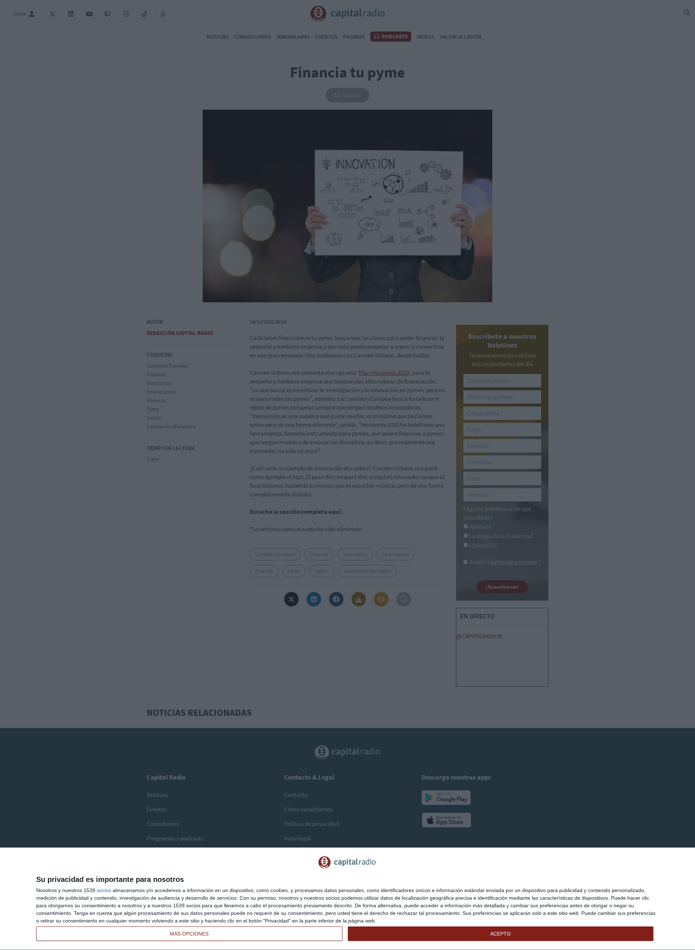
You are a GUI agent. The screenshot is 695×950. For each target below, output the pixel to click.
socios (104, 890)
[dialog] (347, 899)
